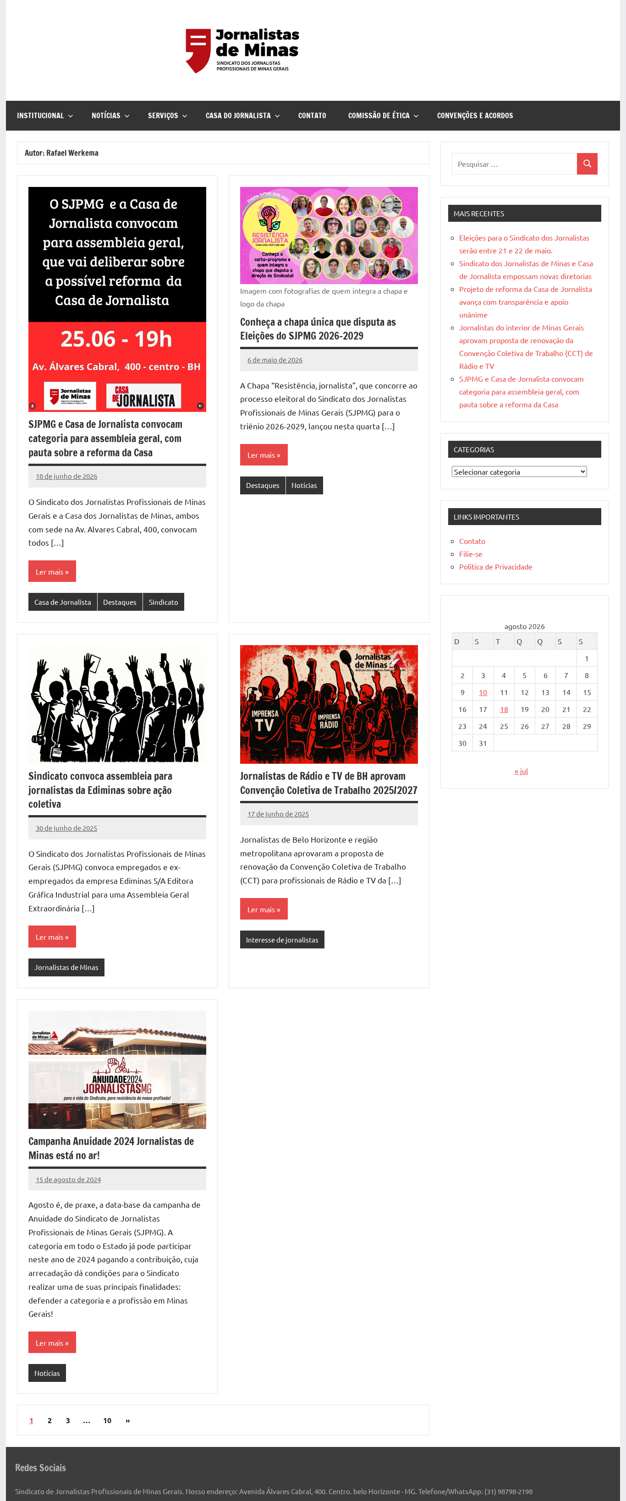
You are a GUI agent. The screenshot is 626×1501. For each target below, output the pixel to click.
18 (504, 708)
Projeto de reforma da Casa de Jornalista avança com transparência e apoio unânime (525, 301)
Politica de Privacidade (496, 566)
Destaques (120, 601)
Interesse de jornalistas (282, 939)
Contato (312, 115)
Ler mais (49, 571)
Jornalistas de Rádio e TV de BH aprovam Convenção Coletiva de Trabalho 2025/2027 (328, 783)
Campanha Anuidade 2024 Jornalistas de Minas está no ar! (111, 1148)
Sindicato (163, 601)
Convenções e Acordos (475, 115)
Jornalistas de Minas (66, 967)
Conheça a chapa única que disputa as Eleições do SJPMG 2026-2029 (318, 329)
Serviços (163, 115)
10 (107, 1420)
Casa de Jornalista (62, 601)
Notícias (106, 115)
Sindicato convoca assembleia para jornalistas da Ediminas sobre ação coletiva (100, 790)
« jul (521, 770)
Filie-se (471, 553)
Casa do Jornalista (238, 115)
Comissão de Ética (379, 115)
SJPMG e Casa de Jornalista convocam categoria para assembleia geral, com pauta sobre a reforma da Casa (105, 438)
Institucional (40, 115)
